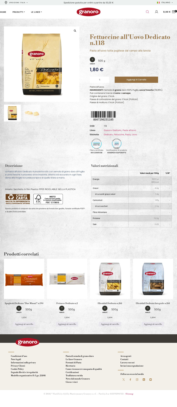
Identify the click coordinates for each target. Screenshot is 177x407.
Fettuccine (119, 134)
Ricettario (70, 366)
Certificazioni (72, 372)
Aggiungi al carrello (136, 79)
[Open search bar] (148, 12)
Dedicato (108, 134)
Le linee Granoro (74, 359)
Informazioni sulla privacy (23, 362)
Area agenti (125, 356)
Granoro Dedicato (112, 130)
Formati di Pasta (73, 362)
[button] (75, 30)
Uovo (134, 134)
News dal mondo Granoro (78, 378)
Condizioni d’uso (19, 356)
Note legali (16, 359)
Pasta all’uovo (129, 130)
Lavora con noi (127, 362)
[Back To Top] (170, 400)
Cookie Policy (17, 369)
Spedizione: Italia (17, 2)
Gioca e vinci (72, 382)
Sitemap (129, 394)
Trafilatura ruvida (74, 375)
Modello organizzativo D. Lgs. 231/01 (28, 375)
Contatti (124, 359)
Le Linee (35, 12)
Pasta (128, 134)
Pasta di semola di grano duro (80, 356)
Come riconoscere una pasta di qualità (84, 369)
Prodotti (18, 12)
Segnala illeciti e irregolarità (24, 372)
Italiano (165, 2)
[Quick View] (27, 297)
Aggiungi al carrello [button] (24, 324)
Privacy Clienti (18, 366)
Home (3, 12)
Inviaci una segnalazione (131, 366)
